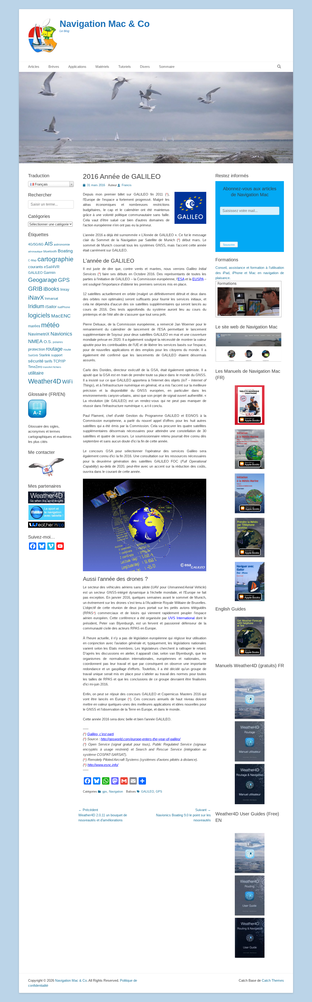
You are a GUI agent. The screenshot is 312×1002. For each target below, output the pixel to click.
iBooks (51, 289)
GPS (159, 791)
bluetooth (50, 251)
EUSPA (198, 279)
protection (36, 349)
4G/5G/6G (36, 244)
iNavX (36, 297)
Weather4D (44, 381)
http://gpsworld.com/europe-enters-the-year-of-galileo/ (140, 739)
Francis (127, 185)
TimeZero (35, 367)
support (56, 355)
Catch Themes (273, 980)
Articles (33, 67)
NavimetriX (39, 334)
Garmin (50, 272)
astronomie (62, 244)
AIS (49, 244)
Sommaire (167, 67)
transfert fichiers (52, 367)
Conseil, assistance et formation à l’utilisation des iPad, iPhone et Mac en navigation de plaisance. (249, 273)
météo (50, 325)
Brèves (53, 67)
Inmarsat (51, 298)
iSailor (51, 306)
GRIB (35, 288)
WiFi (67, 382)
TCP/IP (59, 361)
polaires (58, 342)
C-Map (32, 260)
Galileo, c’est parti (100, 734)
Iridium (36, 306)
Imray (64, 289)
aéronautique (35, 251)
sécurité (36, 361)
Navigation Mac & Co (105, 24)
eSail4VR (52, 267)
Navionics (61, 334)
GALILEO (147, 791)
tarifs (48, 361)
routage (54, 349)
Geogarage (42, 280)
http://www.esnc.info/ (102, 765)
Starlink (44, 355)
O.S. (48, 341)
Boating (65, 251)
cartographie (55, 259)
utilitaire (36, 372)
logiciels (39, 315)
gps (104, 791)
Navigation (116, 791)
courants (35, 267)
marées (34, 326)
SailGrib (33, 355)
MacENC (61, 316)
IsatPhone (64, 307)
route (67, 349)
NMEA (35, 341)
